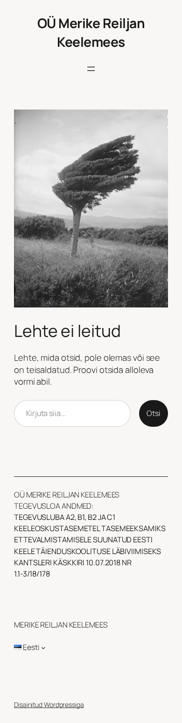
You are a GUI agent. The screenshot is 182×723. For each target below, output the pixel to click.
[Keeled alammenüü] (43, 647)
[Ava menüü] (91, 68)
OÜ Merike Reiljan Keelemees (91, 32)
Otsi (154, 413)
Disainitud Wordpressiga (49, 704)
